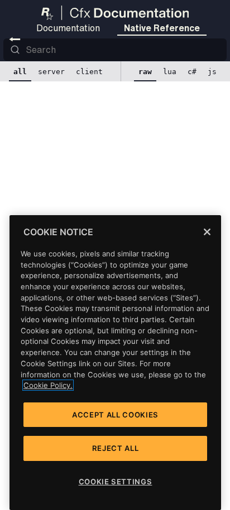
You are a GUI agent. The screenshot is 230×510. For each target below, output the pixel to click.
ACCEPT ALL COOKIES (115, 414)
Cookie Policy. (48, 385)
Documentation (68, 28)
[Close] (207, 232)
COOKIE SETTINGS (115, 481)
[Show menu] (15, 39)
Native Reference (162, 28)
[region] (115, 362)
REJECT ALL (115, 448)
